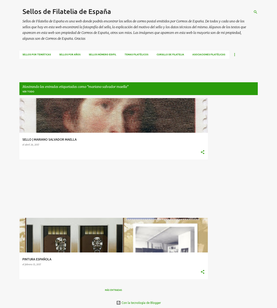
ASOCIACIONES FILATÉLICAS (208, 54)
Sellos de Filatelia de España (66, 11)
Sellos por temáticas (36, 54)
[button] (202, 152)
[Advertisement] (88, 67)
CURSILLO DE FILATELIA (170, 54)
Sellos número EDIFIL (102, 54)
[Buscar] (255, 12)
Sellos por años (69, 54)
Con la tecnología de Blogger (141, 302)
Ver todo (28, 91)
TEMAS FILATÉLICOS (136, 54)
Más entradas (113, 290)
